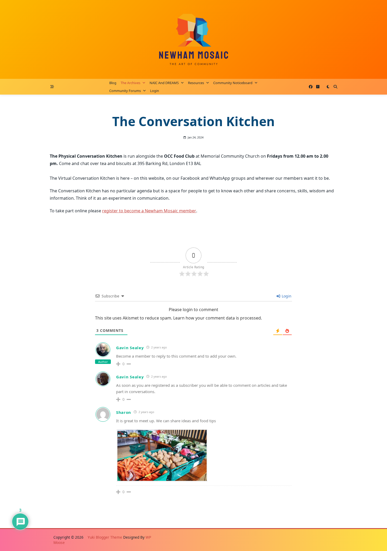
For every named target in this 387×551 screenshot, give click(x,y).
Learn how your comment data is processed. (217, 318)
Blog (112, 82)
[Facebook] (310, 87)
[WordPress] (317, 87)
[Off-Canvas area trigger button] (52, 86)
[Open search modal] (335, 86)
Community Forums (125, 90)
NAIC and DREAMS (164, 82)
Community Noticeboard (232, 82)
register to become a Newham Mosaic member (149, 211)
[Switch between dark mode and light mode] (328, 86)
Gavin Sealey (130, 347)
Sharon (123, 412)
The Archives (130, 82)
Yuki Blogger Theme (105, 537)
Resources (196, 82)
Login (154, 90)
